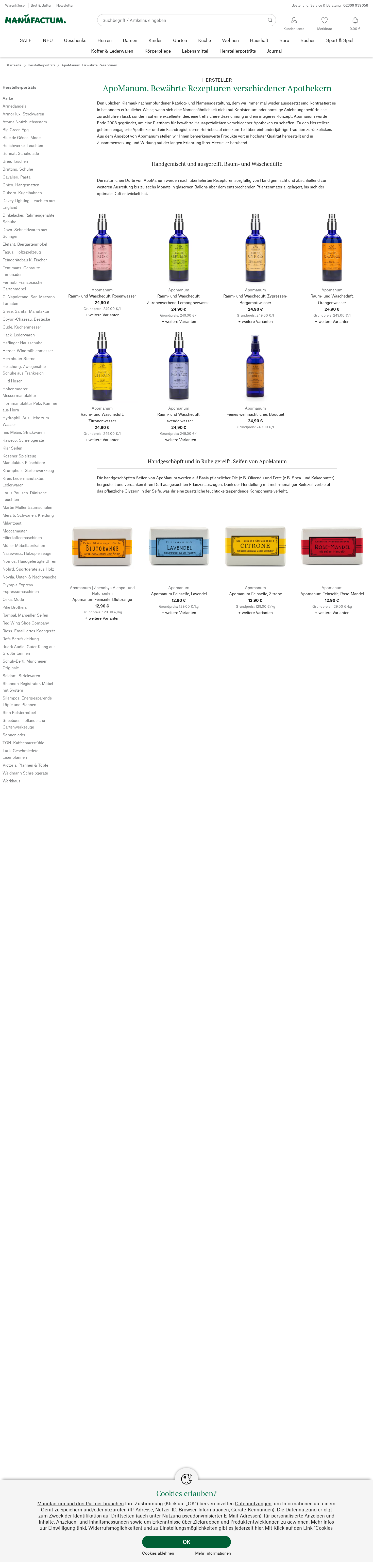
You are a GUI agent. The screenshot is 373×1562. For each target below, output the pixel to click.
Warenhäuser (15, 5)
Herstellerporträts (42, 65)
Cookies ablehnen (158, 1553)
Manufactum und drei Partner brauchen (80, 1503)
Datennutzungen (253, 1503)
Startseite (13, 65)
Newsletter (65, 5)
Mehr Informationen (213, 1553)
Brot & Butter (41, 5)
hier (259, 1528)
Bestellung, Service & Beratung (330, 5)
